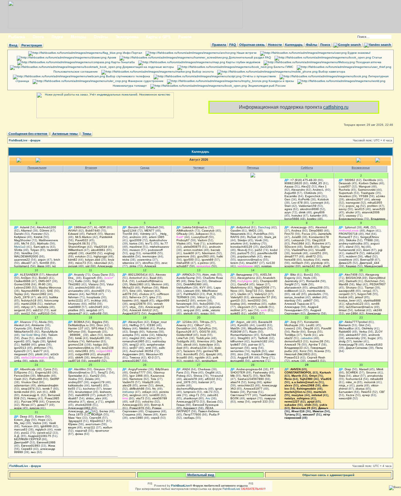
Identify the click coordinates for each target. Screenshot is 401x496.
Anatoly (79, 274)
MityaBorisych (257, 328)
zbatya (360, 388)
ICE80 (151, 325)
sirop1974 (28, 388)
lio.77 (164, 243)
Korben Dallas (368, 183)
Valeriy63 (236, 297)
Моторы (78, 37)
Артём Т (314, 344)
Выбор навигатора (331, 71)
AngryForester (137, 369)
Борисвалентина (351, 218)
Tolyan (34, 250)
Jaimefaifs (324, 233)
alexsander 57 (260, 297)
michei (151, 338)
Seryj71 (103, 372)
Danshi (18, 233)
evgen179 (98, 382)
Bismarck (345, 325)
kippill (144, 300)
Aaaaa (289, 186)
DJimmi (44, 230)
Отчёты (101, 37)
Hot (367, 233)
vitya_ (133, 307)
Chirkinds (310, 193)
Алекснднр (292, 307)
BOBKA (79, 322)
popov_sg (352, 205)
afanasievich (292, 287)
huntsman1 (21, 266)
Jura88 (296, 237)
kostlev (311, 218)
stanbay (289, 300)
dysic (218, 347)
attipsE (72, 253)
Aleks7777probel (356, 322)
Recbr (295, 331)
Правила (219, 44)
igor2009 (135, 240)
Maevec (110, 233)
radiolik (263, 307)
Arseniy (181, 325)
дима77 (42, 404)
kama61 (96, 385)
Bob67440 (92, 230)
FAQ (232, 44)
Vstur (110, 284)
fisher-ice (135, 297)
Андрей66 (155, 313)
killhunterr (236, 341)
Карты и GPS (158, 37)
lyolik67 (235, 344)
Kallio (78, 281)
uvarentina (144, 259)
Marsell (363, 369)
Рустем (252, 391)
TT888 (368, 240)
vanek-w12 (44, 432)
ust (87, 266)
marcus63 (20, 429)
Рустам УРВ (29, 401)
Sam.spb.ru (41, 246)
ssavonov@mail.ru (249, 259)
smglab (110, 401)
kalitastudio (75, 385)
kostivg (235, 303)
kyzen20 (20, 351)
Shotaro (351, 287)
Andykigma (244, 281)
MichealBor (346, 328)
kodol (273, 250)
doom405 (97, 290)
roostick (188, 360)
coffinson (163, 294)
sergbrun (135, 395)
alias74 (235, 382)
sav (250, 310)
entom (201, 300)
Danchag (264, 227)
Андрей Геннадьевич (301, 308)
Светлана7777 (240, 395)
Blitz (293, 274)
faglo (36, 341)
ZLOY (379, 331)
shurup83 (103, 354)
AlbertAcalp (28, 369)
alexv (288, 385)
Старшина (152, 411)
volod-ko (148, 401)
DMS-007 (44, 281)
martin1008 (28, 303)
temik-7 (47, 388)
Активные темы (64, 133)
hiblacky (161, 334)
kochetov (89, 388)
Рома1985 (52, 398)
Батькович (346, 391)
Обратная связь (252, 44)
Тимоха (134, 357)
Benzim (133, 227)
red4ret (235, 310)
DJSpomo (20, 372)
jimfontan (40, 347)
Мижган (318, 411)
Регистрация (31, 45)
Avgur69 (290, 193)
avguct (375, 243)
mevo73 (80, 262)
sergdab (91, 310)
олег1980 (136, 417)
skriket (316, 297)
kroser (107, 388)
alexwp (376, 199)
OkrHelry (367, 328)
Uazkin (242, 294)
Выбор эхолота (202, 71)
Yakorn (53, 334)
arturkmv (236, 243)
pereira (164, 391)
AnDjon (26, 277)
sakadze (290, 404)
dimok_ (160, 385)
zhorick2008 (83, 404)
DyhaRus (204, 328)
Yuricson (27, 426)
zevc (164, 262)
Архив (111, 57)
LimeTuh (182, 338)
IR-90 (42, 284)
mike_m (351, 382)
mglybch (40, 429)
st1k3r (54, 354)
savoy (343, 209)
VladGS (326, 379)
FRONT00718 (348, 233)
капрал (251, 398)
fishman (73, 297)
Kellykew (20, 237)
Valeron (149, 290)
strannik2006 (371, 212)
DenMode (369, 180)
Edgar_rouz (159, 322)
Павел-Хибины (208, 411)
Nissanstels (238, 233)
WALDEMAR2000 (26, 256)
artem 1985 (156, 237)
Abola (43, 322)
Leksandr (298, 240)
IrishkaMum (184, 287)
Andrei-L (318, 189)
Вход (13, 45)
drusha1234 (198, 347)
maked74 (352, 253)
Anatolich (269, 277)
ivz (54, 266)
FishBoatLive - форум (24, 140)
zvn (39, 391)
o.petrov (203, 262)
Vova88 (320, 250)
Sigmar (325, 246)
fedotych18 (28, 300)
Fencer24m (21, 375)
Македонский (373, 266)
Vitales (181, 243)
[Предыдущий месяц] (38, 161)
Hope (42, 419)
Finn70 (289, 233)
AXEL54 (266, 274)
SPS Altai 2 (99, 328)
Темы (86, 133)
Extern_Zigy (22, 419)
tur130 (270, 262)
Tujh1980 (306, 379)
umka (17, 360)
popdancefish (246, 256)
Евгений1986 (46, 442)
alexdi (187, 344)
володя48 (237, 360)
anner (143, 385)
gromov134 (75, 344)
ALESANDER (29, 274)
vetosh (158, 303)
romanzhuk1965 (133, 341)
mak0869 (74, 307)
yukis (323, 404)
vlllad (368, 256)
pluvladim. (315, 294)
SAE (50, 290)
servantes (237, 351)
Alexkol (19, 325)
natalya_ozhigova (297, 398)
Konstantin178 (319, 237)
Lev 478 (297, 202)
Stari (287, 205)
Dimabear (215, 281)
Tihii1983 (74, 284)
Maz (359, 284)
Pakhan (147, 287)
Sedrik (308, 246)
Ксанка (319, 351)
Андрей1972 (131, 313)
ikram (366, 250)
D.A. (125, 281)
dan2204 (266, 246)
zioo (240, 354)
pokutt (101, 395)
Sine (132, 290)
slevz (267, 256)
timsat (343, 310)
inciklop (96, 300)
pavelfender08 (267, 253)
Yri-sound (216, 375)
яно (33, 452)
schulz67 (182, 266)
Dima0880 (316, 230)
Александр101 (132, 404)
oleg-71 (194, 395)
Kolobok (323, 199)
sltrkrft (79, 357)
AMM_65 (316, 183)
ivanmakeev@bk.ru (81, 347)
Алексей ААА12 (140, 310)
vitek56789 (159, 398)
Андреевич (130, 354)
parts (359, 385)
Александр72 (154, 307)
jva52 (258, 250)
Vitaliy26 (148, 382)
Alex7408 (351, 274)
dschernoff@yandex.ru (191, 388)
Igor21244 (129, 230)
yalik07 (308, 300)
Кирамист (190, 408)
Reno (288, 379)
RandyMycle (49, 331)
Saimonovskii (366, 189)
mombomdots (316, 290)
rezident (351, 256)
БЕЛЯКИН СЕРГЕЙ (27, 439)
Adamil (24, 227)
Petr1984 (298, 243)
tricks (125, 259)
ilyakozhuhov (158, 240)
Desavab (345, 183)
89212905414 (138, 274)
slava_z (92, 401)
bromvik (297, 253)
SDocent (290, 246)
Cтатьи (376, 57)
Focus (306, 233)
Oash (17, 379)
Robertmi (318, 243)
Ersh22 (38, 328)
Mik (232, 375)
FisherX (91, 233)
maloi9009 (82, 395)
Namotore (136, 379)
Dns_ (71, 277)
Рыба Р (214, 414)
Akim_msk (209, 274)
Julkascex (202, 233)
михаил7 (309, 414)
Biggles (97, 322)
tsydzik (256, 351)
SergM (288, 284)
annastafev (75, 290)
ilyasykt (211, 354)
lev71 (149, 243)
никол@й (345, 398)
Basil (153, 277)
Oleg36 (308, 328)
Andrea (296, 230)
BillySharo (162, 369)
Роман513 (291, 357)
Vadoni (202, 240)
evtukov (80, 256)
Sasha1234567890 (250, 379)
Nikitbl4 (144, 328)
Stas (342, 375)
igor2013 (20, 347)
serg (254, 347)
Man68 (343, 284)
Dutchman (371, 281)
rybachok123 (354, 303)
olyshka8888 (372, 300)
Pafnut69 (35, 379)
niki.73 (208, 391)
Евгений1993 (30, 445)
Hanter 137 (75, 328)
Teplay (18, 294)
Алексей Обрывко (263, 354)
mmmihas (254, 303)
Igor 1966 (136, 375)
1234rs (187, 322)
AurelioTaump (185, 277)
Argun (370, 230)
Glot (361, 325)
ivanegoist (353, 202)
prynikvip (317, 262)
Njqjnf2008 (262, 287)
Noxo (233, 290)
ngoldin (200, 357)
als (39, 297)
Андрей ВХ (245, 357)
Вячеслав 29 (301, 408)
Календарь (294, 44)
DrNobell (152, 227)
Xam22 (95, 375)
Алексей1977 (253, 388)
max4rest (135, 246)
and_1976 (183, 382)
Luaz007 (345, 186)
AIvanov (25, 322)
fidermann (208, 253)
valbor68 (96, 313)
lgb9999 (46, 426)
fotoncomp (51, 300)
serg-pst (188, 310)
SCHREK (352, 372)
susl (53, 310)
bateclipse (206, 344)
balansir (203, 382)
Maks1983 (136, 284)
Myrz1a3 (20, 246)
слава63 (313, 360)
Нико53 (366, 391)
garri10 (235, 300)
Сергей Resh (316, 357)
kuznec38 (316, 341)
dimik (302, 212)
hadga (97, 344)
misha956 (183, 262)
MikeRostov (210, 290)
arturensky (353, 338)
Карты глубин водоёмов (242, 62)
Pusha (161, 328)
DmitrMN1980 (192, 284)
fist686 (25, 344)
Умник (147, 414)
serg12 (134, 344)
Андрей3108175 (39, 436)
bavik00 (188, 253)
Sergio (133, 331)
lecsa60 (181, 357)
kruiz (111, 259)
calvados (307, 338)
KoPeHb (304, 199)
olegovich (243, 307)
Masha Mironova (50, 287)
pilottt (39, 354)
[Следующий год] (378, 161)
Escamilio (290, 196)
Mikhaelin (43, 375)
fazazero (189, 351)
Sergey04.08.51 (79, 243)
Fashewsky (260, 372)
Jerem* (108, 277)
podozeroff (155, 250)
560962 (350, 180)
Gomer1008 (22, 284)
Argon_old (243, 322)
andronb (374, 334)
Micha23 (128, 287)
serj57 (133, 347)
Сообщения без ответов (28, 133)
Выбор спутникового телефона (127, 76)
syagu (205, 313)
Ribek (164, 287)
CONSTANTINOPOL (298, 372)
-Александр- (298, 227)
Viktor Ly (203, 297)
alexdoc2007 (354, 199)
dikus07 (26, 262)
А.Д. (17, 436)
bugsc (372, 338)
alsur (356, 375)
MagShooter (22, 240)
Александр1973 (187, 401)
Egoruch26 (183, 331)
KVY (203, 287)
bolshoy (255, 243)
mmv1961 (81, 351)
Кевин (234, 391)
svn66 (375, 303)
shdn (307, 404)
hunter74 (182, 307)
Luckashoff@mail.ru (149, 281)
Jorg (293, 322)
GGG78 (204, 331)
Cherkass (204, 369)
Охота (38, 37)
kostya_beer (347, 300)
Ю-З (151, 357)
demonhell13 (293, 341)
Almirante (37, 325)
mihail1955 (375, 202)
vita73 (140, 398)
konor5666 (291, 218)
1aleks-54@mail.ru (194, 227)
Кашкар (351, 266)
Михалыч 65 (154, 354)
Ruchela (344, 189)
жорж (18, 408)
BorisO (43, 277)
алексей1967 (131, 360)
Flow (194, 372)
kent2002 (254, 300)
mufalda (43, 307)
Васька (211, 401)
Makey (126, 328)
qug (132, 253)
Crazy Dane (100, 274)
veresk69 (94, 360)
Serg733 (251, 290)
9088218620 (293, 183)
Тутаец (289, 414)
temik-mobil (21, 391)
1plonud (350, 227)
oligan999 (162, 300)
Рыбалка (16, 37)
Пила (379, 347)
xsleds (33, 360)
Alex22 (306, 186)
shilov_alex (93, 398)
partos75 (243, 253)
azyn (287, 212)
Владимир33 (293, 347)
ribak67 (73, 398)
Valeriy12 (261, 294)
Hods (306, 277)
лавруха (270, 398)
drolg (342, 341)
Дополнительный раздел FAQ (249, 57)
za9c (162, 347)
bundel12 (182, 300)
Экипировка (126, 37)
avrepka (127, 334)
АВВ (53, 391)
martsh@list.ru (295, 391)
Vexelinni (345, 196)
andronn (135, 237)
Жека (51, 445)
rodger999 (82, 354)
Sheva (197, 375)
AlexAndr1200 (46, 227)
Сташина (128, 414)
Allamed (26, 230)
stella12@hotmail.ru (34, 357)
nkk (178, 395)
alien (93, 334)
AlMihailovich (185, 230)
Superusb (94, 331)
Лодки (57, 37)
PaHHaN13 (191, 294)
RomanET (345, 237)
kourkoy (309, 259)
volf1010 (44, 313)
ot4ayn (146, 391)
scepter (289, 266)
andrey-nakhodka (351, 243)
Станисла (53, 401)
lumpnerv (189, 391)
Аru (207, 398)
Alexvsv (161, 274)
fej (363, 246)
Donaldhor (183, 328)
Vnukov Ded (29, 382)
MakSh (235, 328)
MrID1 (253, 230)
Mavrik (296, 375)
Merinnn (156, 284)
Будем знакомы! (358, 52)
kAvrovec (74, 303)
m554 (92, 303)
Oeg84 (210, 372)
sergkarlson (209, 360)
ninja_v (343, 385)
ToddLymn (203, 338)
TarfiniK (263, 338)
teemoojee (149, 256)
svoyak (72, 266)
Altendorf (52, 274)
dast (179, 347)
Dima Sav (194, 281)
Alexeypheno (246, 277)
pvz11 (25, 432)
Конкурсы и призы (281, 81)
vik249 (377, 310)
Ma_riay (19, 423)
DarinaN (351, 281)
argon (42, 259)
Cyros (47, 369)
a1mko (380, 196)
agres (288, 209)
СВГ (382, 391)
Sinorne (371, 372)
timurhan (97, 357)
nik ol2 (296, 294)
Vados (37, 423)
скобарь (189, 417)
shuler (350, 212)
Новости (275, 44)
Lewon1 (289, 328)
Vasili (52, 423)
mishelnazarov (159, 246)
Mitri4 (379, 369)
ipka (152, 297)
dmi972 (311, 256)
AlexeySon (135, 322)
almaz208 (316, 287)
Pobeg (181, 375)
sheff (326, 266)
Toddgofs (182, 341)
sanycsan (236, 347)
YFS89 (363, 196)
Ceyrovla (20, 328)
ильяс (295, 360)
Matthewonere (48, 240)
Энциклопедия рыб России (266, 85)
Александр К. (30, 395)
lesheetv (105, 391)
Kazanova (157, 375)
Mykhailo (43, 243)
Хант (163, 414)
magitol (134, 338)
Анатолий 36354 (141, 351)
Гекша (180, 404)
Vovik (258, 240)
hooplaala (93, 297)
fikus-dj (242, 250)
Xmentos (203, 341)
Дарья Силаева (357, 347)
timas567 (252, 262)
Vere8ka (26, 253)
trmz (125, 398)
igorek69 (207, 259)
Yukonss (152, 331)
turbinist (360, 310)
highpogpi (100, 256)
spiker (268, 382)
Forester (37, 233)
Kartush (325, 372)
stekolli (188, 313)
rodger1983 (104, 351)
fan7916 (91, 294)
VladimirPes (299, 250)
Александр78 (348, 344)
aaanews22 (22, 259)
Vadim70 (128, 382)
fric (154, 388)
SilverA (269, 290)
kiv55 (71, 388)
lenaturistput (83, 391)
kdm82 (72, 259)
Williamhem (75, 250)
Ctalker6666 (22, 281)
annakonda (375, 375)
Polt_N (211, 294)
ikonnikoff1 (190, 354)
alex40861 (98, 250)
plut (199, 307)
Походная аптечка (368, 62)
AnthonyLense (349, 230)
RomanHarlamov (241, 334)
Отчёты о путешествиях (259, 76)
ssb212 (38, 310)
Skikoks (351, 240)
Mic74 (25, 243)
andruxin (215, 246)
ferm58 (44, 262)
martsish (320, 391)
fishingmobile (306, 388)
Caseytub (208, 230)
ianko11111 (75, 300)
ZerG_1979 (22, 297)
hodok (343, 297)
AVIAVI (72, 230)
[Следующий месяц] (359, 161)
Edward (73, 233)
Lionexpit (317, 202)
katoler (358, 341)
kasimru (127, 300)
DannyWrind (377, 277)
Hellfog (134, 325)
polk (215, 357)
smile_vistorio (211, 310)
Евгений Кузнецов (205, 404)
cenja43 (344, 294)
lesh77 (38, 351)
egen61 (19, 341)
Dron (100, 325)
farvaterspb (184, 303)
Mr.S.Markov (83, 237)
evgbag (109, 253)
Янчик (25, 404)
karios (133, 243)
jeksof (359, 297)
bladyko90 (97, 338)
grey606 (319, 212)
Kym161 (243, 325)
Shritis (18, 250)
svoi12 (25, 313)
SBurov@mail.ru (79, 372)
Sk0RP (54, 379)
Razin (253, 331)
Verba (363, 331)
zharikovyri (190, 398)
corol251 (315, 253)
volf (131, 401)
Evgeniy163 (43, 372)
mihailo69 (376, 379)
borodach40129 (241, 246)
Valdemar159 (307, 205)
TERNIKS (182, 297)
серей (155, 417)
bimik (78, 338)
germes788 (210, 351)
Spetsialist (75, 375)
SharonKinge (77, 246)
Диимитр (313, 313)
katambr (315, 215)
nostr (57, 429)
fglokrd (51, 341)
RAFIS (234, 237)
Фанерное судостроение (145, 81)
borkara (73, 341)
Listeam (188, 290)
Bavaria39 (265, 322)
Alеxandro (298, 189)
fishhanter (93, 341)
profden (372, 205)
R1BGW (235, 331)
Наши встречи (246, 52)
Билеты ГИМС (283, 66)
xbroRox (148, 262)
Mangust (364, 186)
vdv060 (253, 313)
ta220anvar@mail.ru (359, 307)
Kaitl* (179, 237)
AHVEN (295, 369)
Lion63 (261, 325)
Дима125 (345, 262)
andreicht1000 (85, 287)
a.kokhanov (215, 243)
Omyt (313, 375)
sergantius (203, 266)
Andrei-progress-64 (249, 369)
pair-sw (253, 344)
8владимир (244, 274)
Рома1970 (136, 408)
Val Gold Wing (30, 334)
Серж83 (26, 448)
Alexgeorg (372, 274)
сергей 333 (260, 401)
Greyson (99, 369)
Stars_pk (270, 237)
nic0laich (297, 262)
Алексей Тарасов (296, 303)
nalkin (272, 303)
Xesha (72, 379)
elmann (73, 294)
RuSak (251, 237)
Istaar (260, 284)
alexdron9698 (309, 209)
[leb (219, 341)
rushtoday (159, 341)
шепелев (258, 360)
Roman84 (312, 281)
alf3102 (210, 379)
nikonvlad (100, 262)
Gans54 (242, 284)
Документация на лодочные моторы (148, 66)
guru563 (203, 256)
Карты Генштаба (122, 62)
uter (271, 351)
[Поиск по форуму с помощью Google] (347, 45)
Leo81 (310, 325)
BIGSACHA (353, 277)
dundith (41, 338)
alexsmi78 (190, 379)
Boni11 (308, 274)
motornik (369, 382)
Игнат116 (298, 411)
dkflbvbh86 (136, 388)
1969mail (80, 227)
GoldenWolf (184, 334)
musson (134, 250)
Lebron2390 (22, 287)
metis (325, 259)
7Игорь (205, 322)
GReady (182, 233)
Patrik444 (106, 237)
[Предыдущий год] (19, 161)
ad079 (126, 294)
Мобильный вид (200, 475)
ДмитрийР (21, 442)
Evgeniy (289, 277)
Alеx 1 (322, 186)
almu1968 (307, 385)
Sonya (311, 331)
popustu (215, 307)
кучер (366, 395)
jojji (380, 250)
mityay (25, 307)
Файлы (311, 44)
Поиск (325, 44)
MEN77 (149, 230)
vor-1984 (352, 313)
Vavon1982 (38, 294)
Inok (203, 334)
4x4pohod (243, 227)
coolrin (180, 385)
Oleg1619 (319, 240)
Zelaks (89, 379)
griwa (41, 344)
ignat (218, 388)
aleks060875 (192, 246)
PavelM (326, 328)
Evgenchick (313, 196)
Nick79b (265, 375)
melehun (50, 303)
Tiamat (369, 287)
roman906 (149, 253)
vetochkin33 (245, 385)
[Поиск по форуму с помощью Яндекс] (377, 45)
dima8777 (291, 256)
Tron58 (127, 233)
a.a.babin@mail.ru (305, 382)
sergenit (19, 310)
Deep (23, 416)
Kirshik (38, 237)
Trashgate (368, 193)
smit (148, 347)
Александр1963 (79, 408)
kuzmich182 (259, 341)
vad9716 (74, 360)
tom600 (154, 395)
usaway (351, 215)
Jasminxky (291, 281)
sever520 (379, 209)
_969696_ (75, 334)
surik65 (235, 313)
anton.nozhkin (193, 250)
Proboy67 (183, 240)
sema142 (308, 266)
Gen (287, 199)
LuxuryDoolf (199, 237)
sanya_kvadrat (294, 297)
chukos (144, 294)
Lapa (217, 287)
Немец (32, 398)
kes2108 (108, 347)
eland (349, 246)
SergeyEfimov (369, 237)
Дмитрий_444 (369, 262)
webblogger (245, 266)
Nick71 (247, 375)
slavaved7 (75, 313)
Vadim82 (53, 250)
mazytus (298, 395)
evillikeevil (291, 290)
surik (264, 310)
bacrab (215, 250)
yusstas (266, 266)
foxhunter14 (354, 379)
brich (57, 259)
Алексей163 (374, 344)
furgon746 (365, 294)
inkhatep (128, 391)
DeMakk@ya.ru (78, 325)
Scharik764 (268, 334)
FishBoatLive (231, 488)
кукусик (34, 408)
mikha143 (373, 253)
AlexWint (80, 369)
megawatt (20, 354)
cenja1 (367, 290)
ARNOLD (188, 274)
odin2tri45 (95, 307)
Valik (304, 284)
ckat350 (90, 253)
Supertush (346, 193)
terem (234, 262)
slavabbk (128, 256)
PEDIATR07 (378, 284)
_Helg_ (163, 233)
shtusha (73, 401)
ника (240, 401)
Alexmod (321, 227)
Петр (264, 357)
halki (220, 256)
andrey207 (75, 382)
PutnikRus (260, 233)
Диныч (323, 408)
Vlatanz (93, 284)
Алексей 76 (292, 344)
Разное (184, 37)
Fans (179, 372)
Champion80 (268, 281)
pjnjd (310, 401)
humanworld (347, 250)
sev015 (360, 209)
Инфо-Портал (132, 52)
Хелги (350, 395)
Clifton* (199, 325)
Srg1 (95, 281)
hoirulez (297, 215)
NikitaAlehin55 (23, 331)
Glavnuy (159, 372)
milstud (316, 395)
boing (252, 382)
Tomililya (290, 334)
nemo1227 (291, 401)
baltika (53, 297)
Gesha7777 (137, 372)
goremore (182, 256)
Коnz (303, 351)
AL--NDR (100, 227)
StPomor (74, 331)
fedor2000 (207, 303)
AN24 (186, 369)
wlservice (128, 262)
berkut (109, 334)
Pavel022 (81, 240)
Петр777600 (192, 414)
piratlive (73, 310)
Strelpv (242, 240)
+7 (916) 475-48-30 (303, 180)
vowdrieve (345, 259)
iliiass (40, 266)
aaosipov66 (347, 290)
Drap (348, 369)
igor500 (188, 259)
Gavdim (235, 230)
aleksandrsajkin (48, 385)
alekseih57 (353, 334)
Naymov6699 (30, 290)
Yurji (196, 243)
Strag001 (243, 338)
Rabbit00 (345, 331)
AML (366, 227)
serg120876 (137, 303)
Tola (153, 379)
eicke (144, 334)
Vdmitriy (145, 233)
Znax (24, 338)
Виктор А (157, 404)
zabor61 (212, 395)
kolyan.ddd (92, 259)
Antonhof (135, 277)
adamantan (22, 385)
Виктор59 (367, 259)
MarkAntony (238, 287)
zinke (133, 266)
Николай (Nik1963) (297, 354)
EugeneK (89, 277)
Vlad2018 (100, 246)
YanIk (307, 334)
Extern (39, 416)
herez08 (290, 259)
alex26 (127, 385)
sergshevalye (156, 344)
